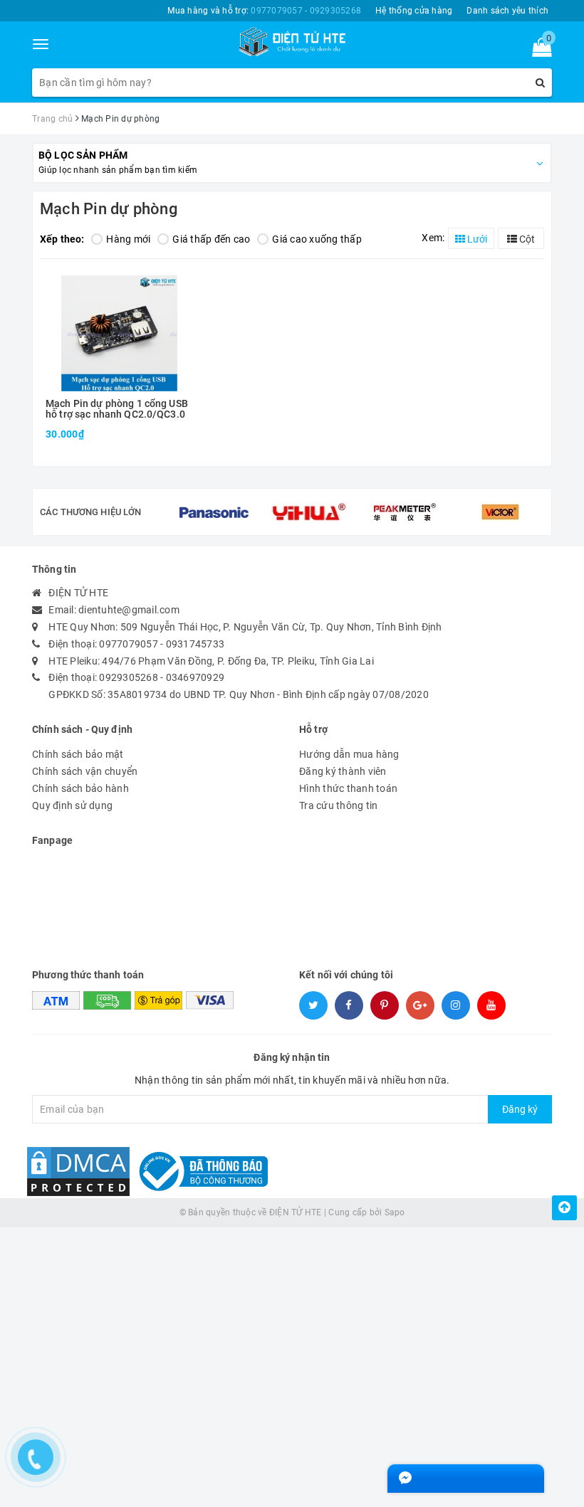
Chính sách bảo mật (78, 754)
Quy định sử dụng (72, 805)
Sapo (395, 1212)
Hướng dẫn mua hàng (349, 754)
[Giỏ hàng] (537, 50)
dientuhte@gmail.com (128, 609)
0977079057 (128, 644)
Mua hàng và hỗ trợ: (264, 11)
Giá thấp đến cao (211, 239)
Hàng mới (128, 239)
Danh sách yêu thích (507, 11)
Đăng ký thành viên (343, 771)
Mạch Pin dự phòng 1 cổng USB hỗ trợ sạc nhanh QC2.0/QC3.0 (117, 409)
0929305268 (128, 677)
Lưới (476, 239)
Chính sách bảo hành (80, 788)
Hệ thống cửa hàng (413, 11)
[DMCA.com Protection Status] (78, 1171)
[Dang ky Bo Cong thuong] (200, 1171)
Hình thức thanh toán (348, 788)
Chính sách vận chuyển (84, 771)
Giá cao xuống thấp (317, 239)
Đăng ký (520, 1109)
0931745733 (195, 644)
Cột (526, 239)
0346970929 (195, 677)
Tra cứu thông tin (338, 805)
